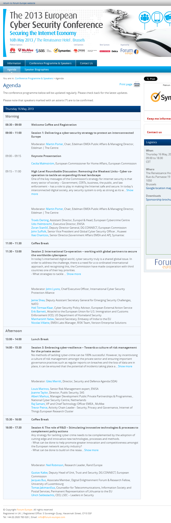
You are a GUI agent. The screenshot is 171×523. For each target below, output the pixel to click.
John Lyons (53, 289)
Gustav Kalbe (39, 472)
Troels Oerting (40, 220)
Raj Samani (38, 404)
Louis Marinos (40, 389)
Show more (74, 274)
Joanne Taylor (39, 392)
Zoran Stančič (39, 228)
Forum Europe (24, 509)
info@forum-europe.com (51, 517)
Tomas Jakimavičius (43, 487)
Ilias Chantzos (39, 235)
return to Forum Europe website (19, 3)
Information (14, 63)
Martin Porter (54, 144)
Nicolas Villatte (40, 323)
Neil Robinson (54, 465)
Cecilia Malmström (42, 163)
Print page (126, 84)
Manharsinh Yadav (42, 319)
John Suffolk (38, 231)
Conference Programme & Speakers (50, 63)
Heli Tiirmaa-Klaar (42, 308)
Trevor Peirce (39, 407)
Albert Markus (40, 396)
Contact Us (86, 63)
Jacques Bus (38, 480)
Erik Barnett (38, 311)
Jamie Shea (38, 300)
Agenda (11, 69)
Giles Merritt (53, 381)
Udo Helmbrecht (41, 224)
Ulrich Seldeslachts (42, 495)
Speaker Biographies (37, 69)
